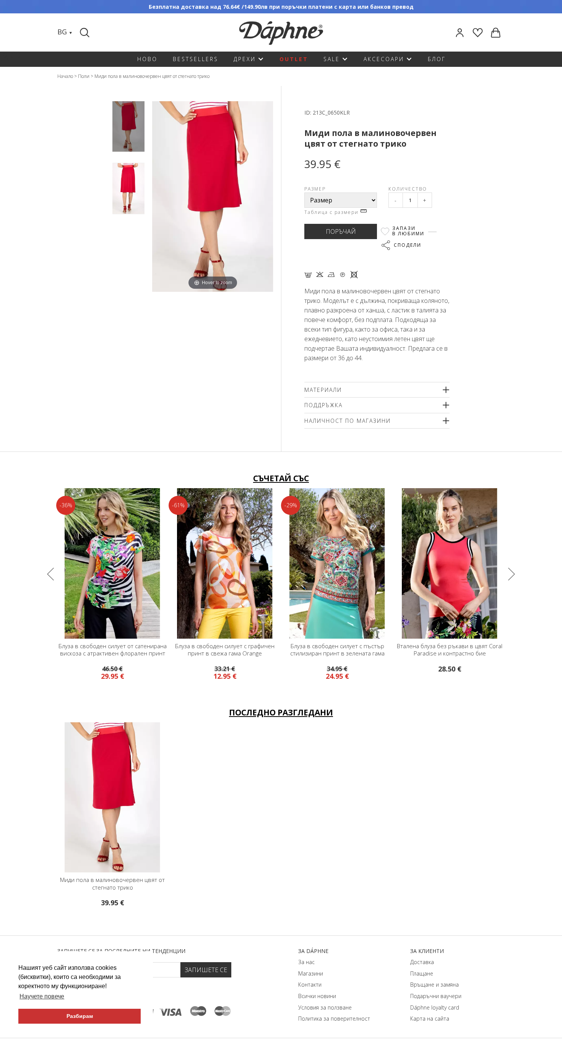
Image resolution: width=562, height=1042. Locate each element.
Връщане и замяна (434, 984)
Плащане (421, 973)
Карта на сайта (429, 1018)
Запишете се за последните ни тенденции (121, 951)
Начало (65, 76)
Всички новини (317, 996)
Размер (315, 189)
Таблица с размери (332, 212)
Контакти (310, 984)
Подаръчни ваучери (435, 996)
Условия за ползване (325, 1007)
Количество (407, 189)
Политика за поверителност (334, 1018)
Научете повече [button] (41, 996)
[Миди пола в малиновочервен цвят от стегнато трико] (128, 126)
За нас (306, 962)
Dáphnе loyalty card (434, 1007)
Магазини (310, 973)
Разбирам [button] (80, 1016)
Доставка (422, 962)
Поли (83, 76)
